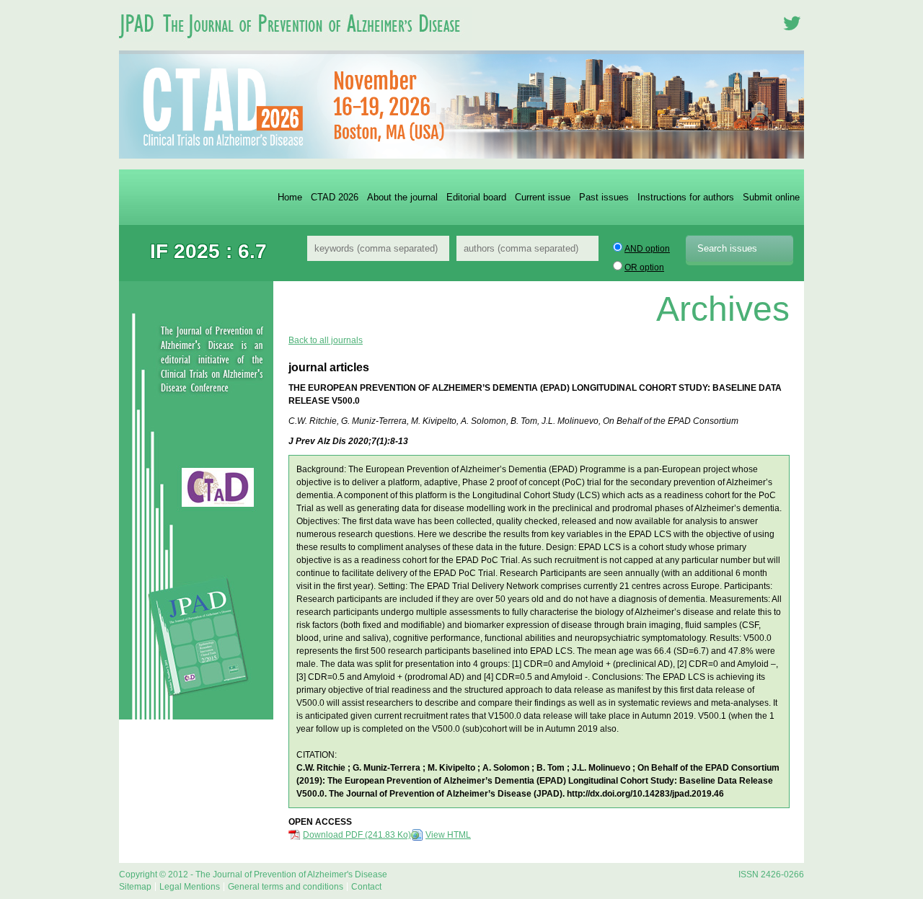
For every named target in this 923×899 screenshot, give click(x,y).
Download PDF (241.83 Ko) (357, 835)
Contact (366, 886)
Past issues (604, 197)
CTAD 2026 (334, 197)
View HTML (448, 835)
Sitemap (135, 886)
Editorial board (476, 197)
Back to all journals (325, 340)
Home (290, 197)
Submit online (771, 197)
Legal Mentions (189, 886)
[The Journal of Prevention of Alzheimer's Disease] (295, 46)
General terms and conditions (285, 886)
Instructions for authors (685, 197)
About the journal (402, 197)
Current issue (542, 197)
